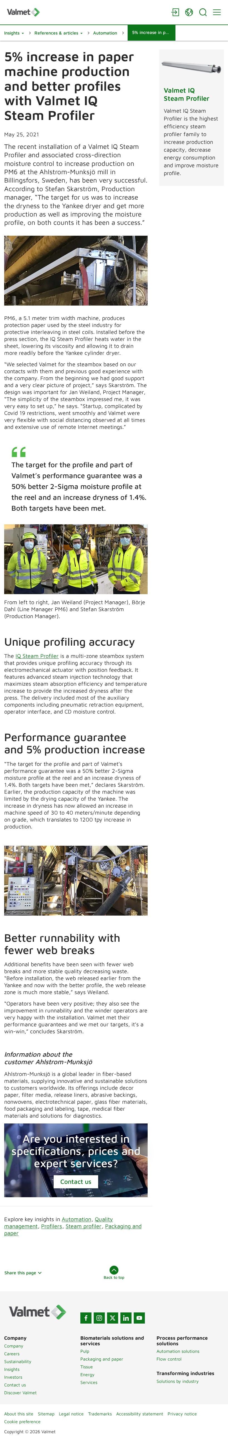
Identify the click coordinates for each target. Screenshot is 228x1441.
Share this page (20, 1272)
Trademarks (100, 1413)
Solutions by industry (178, 1381)
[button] (14, 33)
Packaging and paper (101, 1358)
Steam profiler (83, 1226)
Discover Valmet (20, 1392)
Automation (76, 1219)
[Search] (203, 12)
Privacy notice (182, 1413)
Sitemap (46, 1413)
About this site (18, 1413)
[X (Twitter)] (112, 1318)
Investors (13, 1376)
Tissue (86, 1366)
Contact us (75, 1181)
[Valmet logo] (86, 12)
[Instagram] (99, 1318)
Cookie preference (22, 1421)
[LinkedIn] (126, 1318)
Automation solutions (178, 1351)
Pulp (84, 1351)
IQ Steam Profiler (37, 656)
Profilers (51, 1226)
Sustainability (17, 1361)
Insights (11, 1369)
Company (13, 1345)
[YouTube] (139, 1318)
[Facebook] (85, 1318)
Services (88, 1382)
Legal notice (71, 1413)
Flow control (169, 1358)
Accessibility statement (139, 1413)
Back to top (114, 1277)
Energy (87, 1374)
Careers (11, 1353)
